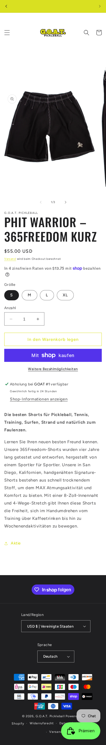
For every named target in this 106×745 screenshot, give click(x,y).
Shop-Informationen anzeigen (39, 399)
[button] (7, 32)
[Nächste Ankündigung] (100, 6)
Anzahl (10, 308)
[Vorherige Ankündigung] (6, 6)
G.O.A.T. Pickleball (50, 716)
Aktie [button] (16, 543)
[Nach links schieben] (40, 202)
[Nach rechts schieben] (65, 202)
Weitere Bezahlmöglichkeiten (53, 369)
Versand (10, 259)
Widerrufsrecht (42, 723)
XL (65, 295)
